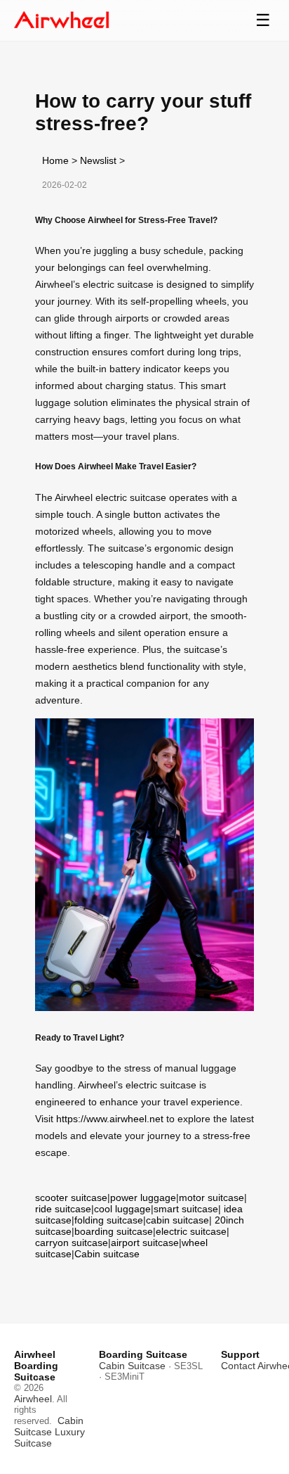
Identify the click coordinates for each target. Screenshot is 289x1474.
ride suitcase (63, 1208)
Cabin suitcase (107, 1253)
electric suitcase (191, 1231)
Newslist (98, 160)
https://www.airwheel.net (109, 1118)
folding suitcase (108, 1220)
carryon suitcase (71, 1242)
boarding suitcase (113, 1231)
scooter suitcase (71, 1197)
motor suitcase (211, 1197)
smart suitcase (186, 1208)
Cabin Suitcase (48, 1426)
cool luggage (122, 1208)
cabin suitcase (177, 1220)
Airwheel (33, 1398)
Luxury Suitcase (49, 1437)
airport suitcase (145, 1242)
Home (55, 160)
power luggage (143, 1197)
